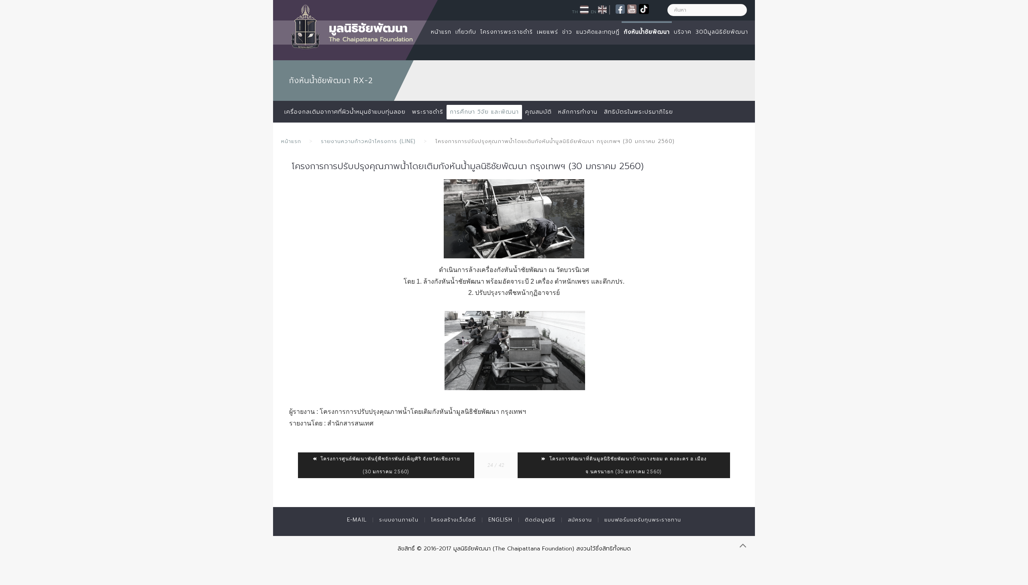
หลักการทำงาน (578, 112)
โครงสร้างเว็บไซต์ (453, 520)
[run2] (515, 350)
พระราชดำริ (427, 112)
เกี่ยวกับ (465, 32)
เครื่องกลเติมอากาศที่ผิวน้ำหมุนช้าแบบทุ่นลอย (345, 112)
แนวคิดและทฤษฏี (598, 32)
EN (593, 11)
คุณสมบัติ (538, 112)
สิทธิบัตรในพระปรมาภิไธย (638, 112)
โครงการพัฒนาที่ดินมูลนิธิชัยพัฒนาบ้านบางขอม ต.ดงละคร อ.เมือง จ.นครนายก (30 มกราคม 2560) (627, 465)
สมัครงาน (580, 520)
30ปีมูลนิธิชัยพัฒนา (722, 32)
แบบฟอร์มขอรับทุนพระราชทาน (642, 520)
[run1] (514, 218)
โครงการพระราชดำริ (506, 32)
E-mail (357, 520)
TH (575, 11)
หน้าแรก (441, 32)
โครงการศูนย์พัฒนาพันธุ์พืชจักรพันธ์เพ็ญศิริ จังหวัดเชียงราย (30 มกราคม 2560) (389, 465)
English (500, 520)
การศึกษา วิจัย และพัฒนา (484, 112)
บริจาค (682, 32)
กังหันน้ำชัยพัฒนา (647, 32)
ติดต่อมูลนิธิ (540, 520)
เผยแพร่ (547, 32)
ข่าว (567, 32)
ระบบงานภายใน (398, 520)
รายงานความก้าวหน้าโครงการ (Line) (368, 141)
